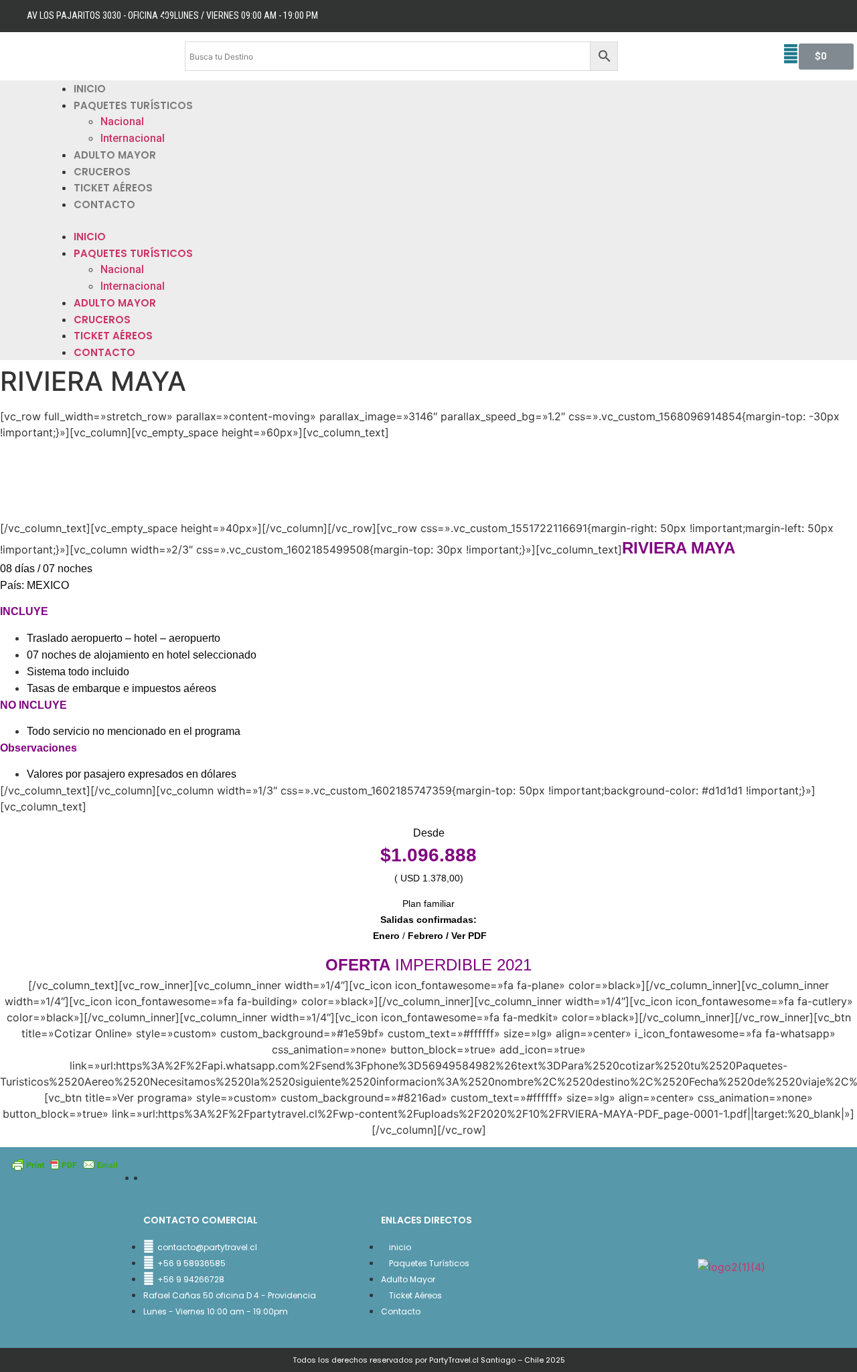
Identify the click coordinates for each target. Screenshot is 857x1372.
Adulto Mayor (115, 155)
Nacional (122, 121)
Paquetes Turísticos (133, 105)
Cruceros (102, 172)
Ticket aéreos (113, 188)
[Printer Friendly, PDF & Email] (65, 1163)
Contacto (104, 204)
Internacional (132, 138)
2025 (555, 1360)
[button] (428, 220)
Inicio (90, 89)
